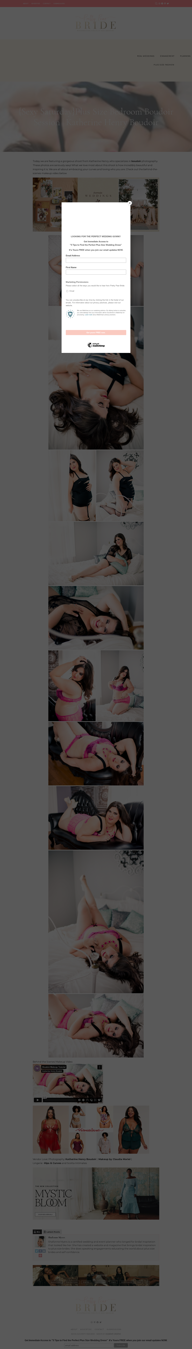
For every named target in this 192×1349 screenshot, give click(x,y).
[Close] (130, 203)
